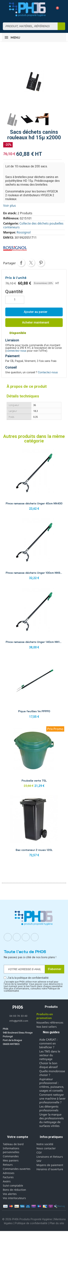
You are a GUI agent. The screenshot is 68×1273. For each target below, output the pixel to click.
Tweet (31, 263)
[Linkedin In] (26, 937)
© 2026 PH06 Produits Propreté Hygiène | (28, 1219)
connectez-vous (16, 350)
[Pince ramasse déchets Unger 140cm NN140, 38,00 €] (34, 619)
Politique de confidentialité (31, 1223)
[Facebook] (8, 937)
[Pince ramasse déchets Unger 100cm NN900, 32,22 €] (34, 550)
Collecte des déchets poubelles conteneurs (33, 225)
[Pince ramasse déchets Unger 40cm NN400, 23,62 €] (34, 480)
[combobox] (28, 26)
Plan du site (57, 1223)
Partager (21, 263)
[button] (56, 9)
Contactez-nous (48, 372)
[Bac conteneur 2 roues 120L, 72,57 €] (34, 827)
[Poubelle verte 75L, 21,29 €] (34, 758)
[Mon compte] (49, 9)
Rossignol (24, 232)
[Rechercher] (61, 26)
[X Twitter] (35, 937)
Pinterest (41, 263)
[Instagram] (17, 937)
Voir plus (9, 205)
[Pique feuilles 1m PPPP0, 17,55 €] (34, 688)
